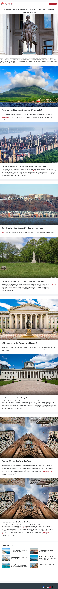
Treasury (36, 346)
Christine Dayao (26, 12)
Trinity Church (26, 467)
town (11, 400)
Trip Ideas (39, 3)
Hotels (44, 3)
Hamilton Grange (36, 170)
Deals (27, 3)
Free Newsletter (53, 3)
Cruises (32, 3)
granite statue (53, 284)
